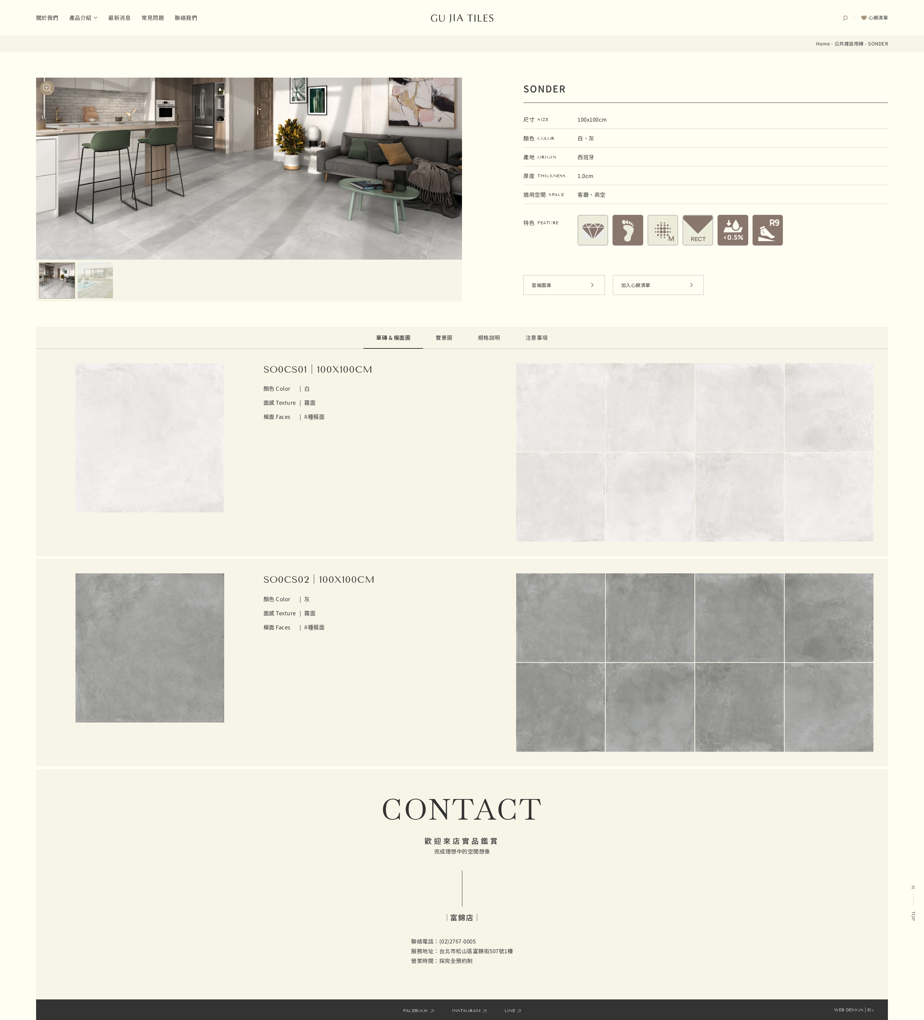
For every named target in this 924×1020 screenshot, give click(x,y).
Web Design (848, 1009)
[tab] (393, 338)
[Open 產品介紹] (95, 17)
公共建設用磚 (849, 43)
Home (823, 43)
